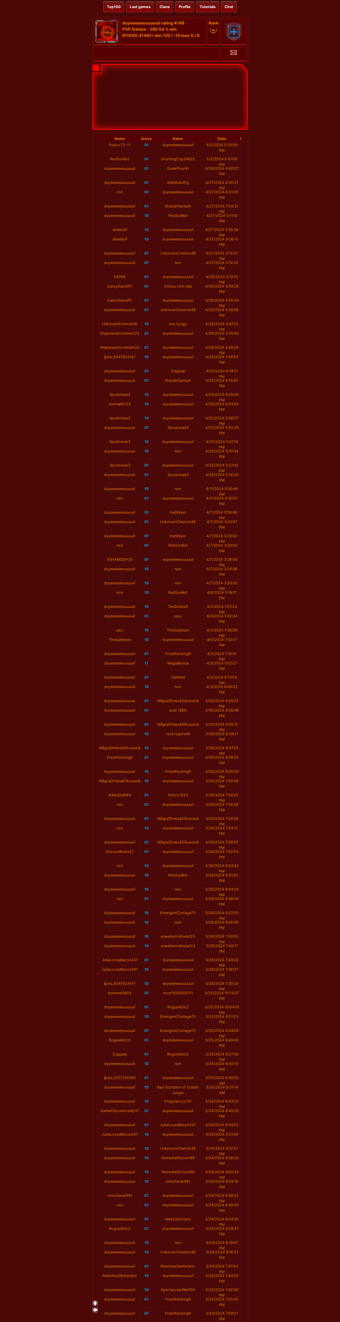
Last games (140, 6)
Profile (185, 6)
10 (146, 215)
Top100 (114, 6)
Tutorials (208, 6)
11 (146, 663)
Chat (229, 6)
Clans (165, 6)
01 (146, 145)
